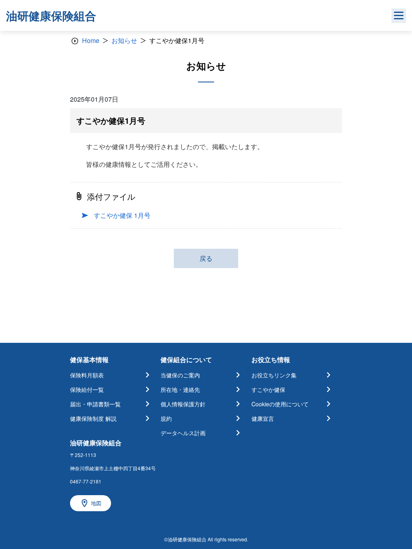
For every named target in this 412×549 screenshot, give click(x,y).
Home (90, 40)
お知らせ (124, 40)
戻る (206, 258)
